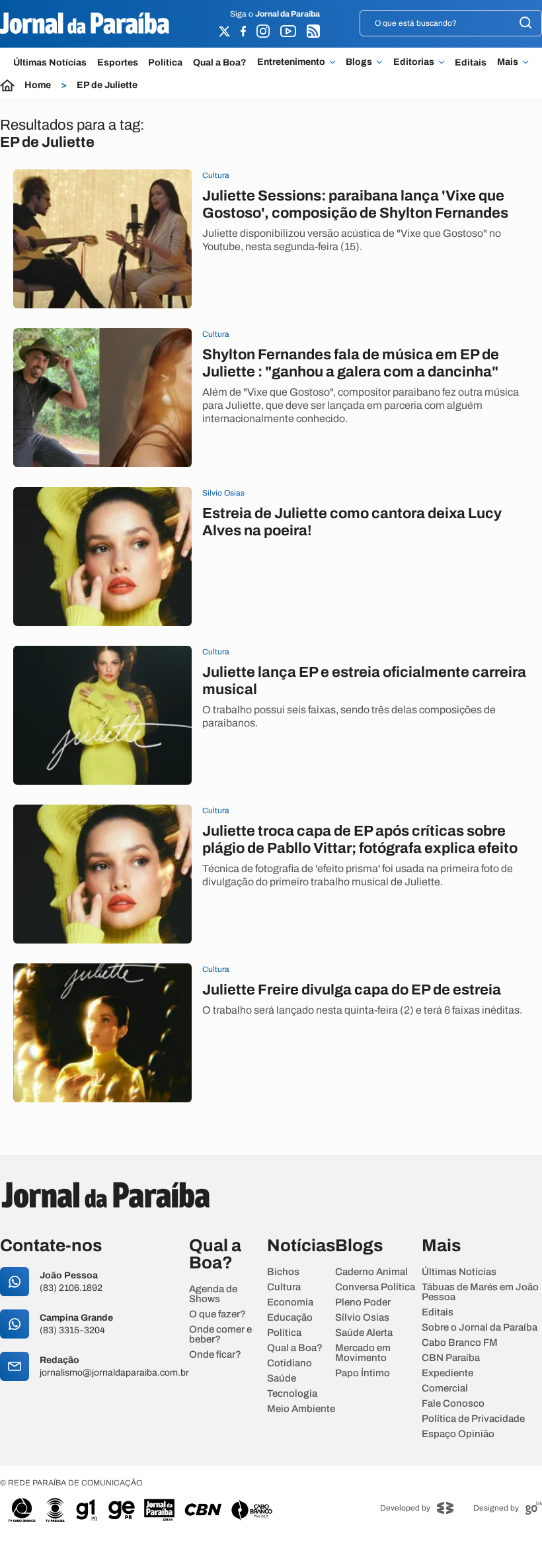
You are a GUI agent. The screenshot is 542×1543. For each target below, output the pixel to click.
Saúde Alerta (364, 1333)
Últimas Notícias (50, 62)
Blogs (359, 62)
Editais (470, 62)
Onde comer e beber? (220, 1335)
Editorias (413, 62)
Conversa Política (375, 1287)
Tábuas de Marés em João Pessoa (480, 1292)
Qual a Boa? (220, 62)
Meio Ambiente (301, 1409)
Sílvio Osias (362, 1318)
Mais (507, 62)
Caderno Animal (371, 1272)
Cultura (284, 1287)
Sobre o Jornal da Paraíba (479, 1328)
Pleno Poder (363, 1302)
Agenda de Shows (213, 1294)
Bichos (283, 1272)
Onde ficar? (215, 1355)
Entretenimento (291, 62)
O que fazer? (217, 1314)
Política (165, 62)
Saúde (281, 1379)
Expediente (447, 1373)
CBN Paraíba (451, 1358)
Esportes (117, 62)
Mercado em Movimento (363, 1353)
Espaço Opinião (458, 1434)
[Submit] (525, 23)
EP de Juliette (107, 85)
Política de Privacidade (473, 1419)
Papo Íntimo (362, 1373)
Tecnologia (292, 1394)
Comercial (445, 1388)
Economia (290, 1302)
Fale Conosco (453, 1404)
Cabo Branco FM (460, 1343)
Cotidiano (289, 1363)
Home (37, 85)
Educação (290, 1318)
